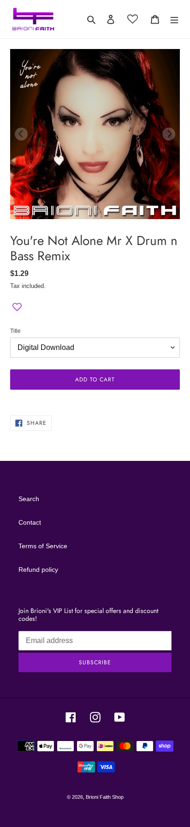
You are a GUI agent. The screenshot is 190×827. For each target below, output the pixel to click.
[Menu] (174, 19)
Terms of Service (42, 546)
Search (28, 498)
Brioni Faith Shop (105, 797)
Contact (29, 522)
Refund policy (38, 569)
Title (15, 331)
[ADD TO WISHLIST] (17, 307)
